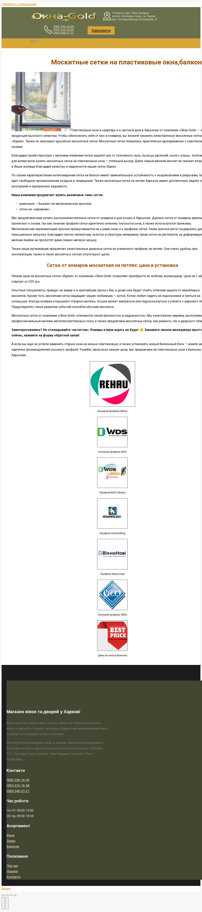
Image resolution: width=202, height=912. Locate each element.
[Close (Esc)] (3, 895)
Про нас (12, 866)
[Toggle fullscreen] (11, 895)
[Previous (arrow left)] (3, 903)
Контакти (13, 877)
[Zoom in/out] (15, 895)
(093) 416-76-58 (63, 29)
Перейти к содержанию (19, 4)
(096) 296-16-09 (63, 26)
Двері (11, 841)
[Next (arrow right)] (7, 903)
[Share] (7, 895)
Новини (12, 871)
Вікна (10, 835)
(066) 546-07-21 (63, 32)
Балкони (13, 846)
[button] (32, 41)
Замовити (101, 30)
